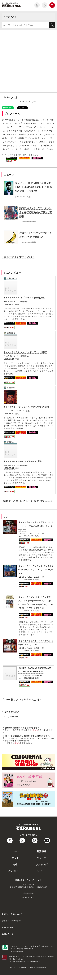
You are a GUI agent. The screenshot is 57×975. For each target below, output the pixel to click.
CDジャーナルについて (12, 914)
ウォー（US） (14, 716)
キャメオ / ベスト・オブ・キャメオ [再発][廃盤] (25, 297)
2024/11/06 (29, 579)
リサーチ (41, 857)
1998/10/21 (9, 304)
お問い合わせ (7, 934)
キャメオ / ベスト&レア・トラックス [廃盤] (23, 461)
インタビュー (15, 871)
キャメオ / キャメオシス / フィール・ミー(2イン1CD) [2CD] (35, 642)
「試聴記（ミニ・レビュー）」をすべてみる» (27, 501)
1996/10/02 (9, 413)
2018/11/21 (29, 678)
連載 (15, 864)
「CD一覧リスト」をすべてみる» (21, 699)
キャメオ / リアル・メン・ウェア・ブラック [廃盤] (25, 352)
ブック (15, 857)
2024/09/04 (29, 610)
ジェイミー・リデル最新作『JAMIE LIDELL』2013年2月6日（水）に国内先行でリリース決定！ (33, 187)
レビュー (41, 871)
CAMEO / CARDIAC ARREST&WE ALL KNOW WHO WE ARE (34, 670)
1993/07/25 (9, 468)
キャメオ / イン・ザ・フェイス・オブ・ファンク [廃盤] (27, 406)
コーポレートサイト (28, 897)
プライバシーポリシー (11, 920)
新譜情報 (41, 851)
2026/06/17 (29, 535)
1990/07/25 (9, 358)
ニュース (15, 851)
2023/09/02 (29, 650)
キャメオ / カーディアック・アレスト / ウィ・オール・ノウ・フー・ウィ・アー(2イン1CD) (36, 569)
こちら (35, 730)
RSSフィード (8, 927)
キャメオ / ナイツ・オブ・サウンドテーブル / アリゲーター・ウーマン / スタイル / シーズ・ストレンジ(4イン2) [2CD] (36, 601)
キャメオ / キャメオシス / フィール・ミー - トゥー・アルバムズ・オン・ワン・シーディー (35, 526)
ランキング (42, 864)
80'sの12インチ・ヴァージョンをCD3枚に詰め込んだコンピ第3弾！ (35, 211)
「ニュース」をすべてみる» (18, 257)
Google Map (28, 893)
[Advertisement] (28, 61)
